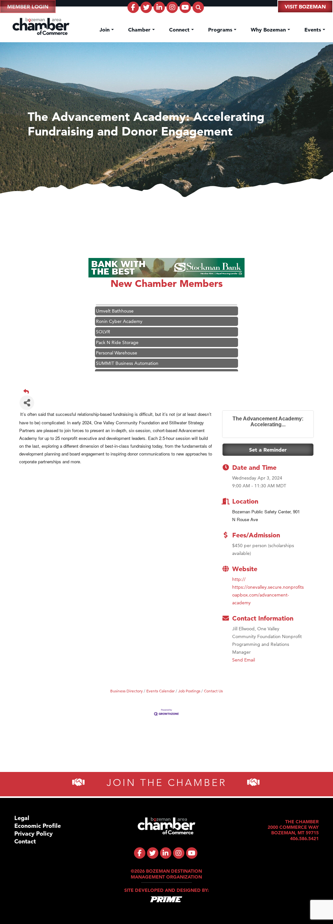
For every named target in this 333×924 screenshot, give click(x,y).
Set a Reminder (268, 449)
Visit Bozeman (305, 6)
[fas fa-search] (198, 7)
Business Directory (126, 690)
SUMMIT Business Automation (127, 354)
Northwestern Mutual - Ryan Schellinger (137, 365)
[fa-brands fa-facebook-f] (133, 7)
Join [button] (105, 29)
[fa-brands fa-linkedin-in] (159, 7)
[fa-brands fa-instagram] (172, 7)
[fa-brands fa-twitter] (146, 7)
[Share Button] (27, 402)
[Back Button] (169, 391)
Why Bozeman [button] (269, 29)
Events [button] (313, 29)
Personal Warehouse (116, 344)
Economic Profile (37, 825)
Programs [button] (221, 29)
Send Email (243, 660)
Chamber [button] (140, 29)
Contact (25, 841)
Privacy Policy (33, 833)
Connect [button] (180, 29)
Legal (21, 818)
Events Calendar (160, 690)
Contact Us (213, 690)
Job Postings (189, 690)
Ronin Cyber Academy (119, 312)
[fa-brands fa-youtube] (185, 7)
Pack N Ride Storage (117, 334)
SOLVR (103, 323)
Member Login (27, 6)
